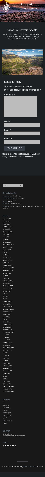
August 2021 (6, 291)
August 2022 (7, 273)
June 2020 (6, 317)
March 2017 (6, 381)
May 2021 (5, 299)
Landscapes (7, 413)
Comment (9, 95)
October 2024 (7, 247)
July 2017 (5, 376)
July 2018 (5, 353)
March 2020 (6, 322)
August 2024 (7, 250)
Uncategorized (8, 420)
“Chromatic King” (15, 203)
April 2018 (6, 360)
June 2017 (6, 378)
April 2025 (6, 239)
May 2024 (6, 252)
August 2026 (7, 219)
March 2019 (6, 340)
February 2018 (7, 366)
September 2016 (8, 391)
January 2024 (7, 257)
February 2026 (7, 226)
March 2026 (6, 224)
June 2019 (6, 335)
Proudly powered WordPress (12, 466)
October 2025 (7, 232)
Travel (5, 418)
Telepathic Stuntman (28, 6)
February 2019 (7, 342)
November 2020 (8, 309)
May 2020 (6, 319)
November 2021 (8, 286)
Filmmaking (6, 407)
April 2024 (6, 255)
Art (4, 402)
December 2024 (8, 245)
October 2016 (7, 389)
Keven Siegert (7, 434)
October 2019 (7, 330)
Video (5, 423)
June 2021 (6, 296)
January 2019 (7, 345)
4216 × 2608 (34, 34)
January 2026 (7, 229)
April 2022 (6, 275)
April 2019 (6, 337)
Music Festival (7, 415)
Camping (6, 405)
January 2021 (7, 304)
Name (7, 121)
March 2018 (6, 363)
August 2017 (6, 373)
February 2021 (7, 301)
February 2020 (7, 324)
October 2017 (7, 371)
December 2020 (8, 306)
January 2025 (7, 242)
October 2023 (7, 260)
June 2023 (6, 262)
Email (7, 130)
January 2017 (7, 384)
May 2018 (6, 358)
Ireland (5, 410)
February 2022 (7, 281)
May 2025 (6, 237)
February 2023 (7, 265)
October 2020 (7, 311)
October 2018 (7, 350)
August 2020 (7, 314)
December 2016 (8, 386)
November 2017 (8, 368)
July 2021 (5, 293)
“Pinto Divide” (16, 196)
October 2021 (7, 288)
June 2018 (6, 355)
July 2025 (6, 234)
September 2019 (8, 332)
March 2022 (6, 278)
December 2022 (8, 268)
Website (8, 138)
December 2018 (8, 347)
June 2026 (6, 221)
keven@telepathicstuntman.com (14, 435)
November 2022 (8, 270)
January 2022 (7, 283)
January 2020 (7, 327)
